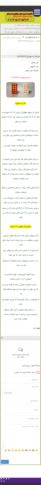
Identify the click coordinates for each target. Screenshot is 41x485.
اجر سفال (34, 62)
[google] (6, 479)
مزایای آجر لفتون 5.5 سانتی (20, 226)
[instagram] (1, 481)
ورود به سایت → (7, 392)
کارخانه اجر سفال (31, 70)
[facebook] (1, 479)
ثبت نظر (5, 462)
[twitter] (4, 479)
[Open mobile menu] (37, 12)
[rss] (9, 479)
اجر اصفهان (34, 66)
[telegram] (4, 481)
